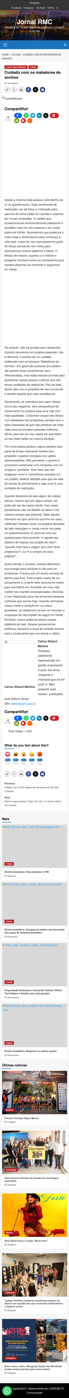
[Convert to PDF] (23, 120)
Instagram (29, 7)
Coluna (33, 67)
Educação (10, 1292)
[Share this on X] (45, 115)
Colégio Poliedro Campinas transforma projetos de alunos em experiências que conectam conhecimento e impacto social (33, 1303)
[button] (5, 44)
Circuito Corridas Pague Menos (21, 1118)
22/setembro (12, 83)
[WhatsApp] (26, 115)
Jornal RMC (34, 21)
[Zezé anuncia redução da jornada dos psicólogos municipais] (34, 1152)
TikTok (50, 7)
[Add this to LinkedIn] (39, 115)
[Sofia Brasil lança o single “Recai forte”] (34, 1215)
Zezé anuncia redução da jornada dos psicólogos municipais (31, 1179)
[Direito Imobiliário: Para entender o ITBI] (34, 846)
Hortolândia (11, 1169)
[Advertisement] (34, 160)
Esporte (9, 1109)
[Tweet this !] (32, 115)
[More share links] (29, 120)
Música (9, 1232)
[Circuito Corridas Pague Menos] (34, 1092)
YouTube (40, 7)
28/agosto (11, 1184)
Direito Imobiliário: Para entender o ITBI (26, 872)
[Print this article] (16, 120)
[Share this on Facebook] (18, 115)
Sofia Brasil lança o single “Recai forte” (26, 1240)
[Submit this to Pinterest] (54, 115)
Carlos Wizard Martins (16, 67)
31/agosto (11, 1122)
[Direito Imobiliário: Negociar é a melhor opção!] (34, 1025)
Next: (33, 801)
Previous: (31, 787)
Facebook (16, 7)
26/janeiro (11, 876)
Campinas (10, 1358)
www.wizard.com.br (23, 703)
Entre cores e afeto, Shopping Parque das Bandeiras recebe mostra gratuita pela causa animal (33, 1368)
